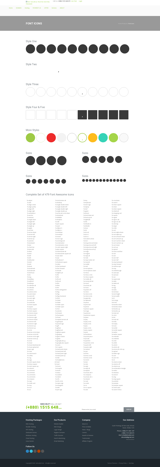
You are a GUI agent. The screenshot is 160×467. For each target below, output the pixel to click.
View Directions (130, 439)
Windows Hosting (31, 435)
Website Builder (58, 424)
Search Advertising (59, 438)
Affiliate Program (87, 441)
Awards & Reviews (87, 435)
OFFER (46, 8)
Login (80, 1)
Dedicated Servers (31, 432)
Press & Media (86, 427)
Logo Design (58, 429)
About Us (85, 424)
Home (11, 8)
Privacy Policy (123, 463)
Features (125, 23)
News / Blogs (86, 429)
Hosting (27, 8)
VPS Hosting (29, 429)
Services (54, 8)
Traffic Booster (58, 435)
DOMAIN (18, 8)
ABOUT (62, 8)
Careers (84, 432)
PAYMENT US (37, 8)
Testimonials (86, 438)
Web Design (57, 427)
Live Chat (74, 1)
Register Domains (59, 432)
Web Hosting (30, 424)
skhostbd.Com (40, 463)
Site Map (131, 463)
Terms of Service (112, 463)
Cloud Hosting (30, 438)
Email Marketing (59, 441)
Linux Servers (30, 441)
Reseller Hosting (31, 427)
